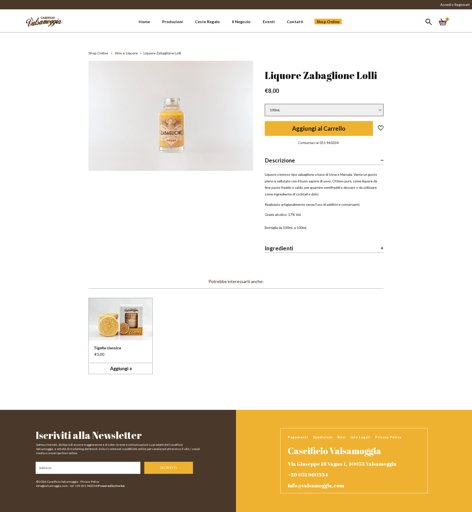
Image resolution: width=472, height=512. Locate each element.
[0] (443, 22)
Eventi (269, 21)
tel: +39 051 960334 (84, 486)
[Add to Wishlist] (378, 128)
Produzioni (172, 21)
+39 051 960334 (308, 474)
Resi (341, 437)
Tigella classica (107, 347)
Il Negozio (241, 21)
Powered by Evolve (111, 486)
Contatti (295, 21)
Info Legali (360, 437)
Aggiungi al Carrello (318, 128)
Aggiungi (121, 368)
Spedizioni (323, 437)
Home (144, 21)
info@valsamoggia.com (52, 486)
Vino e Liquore (126, 53)
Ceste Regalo (207, 21)
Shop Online (328, 21)
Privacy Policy (89, 481)
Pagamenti (298, 437)
